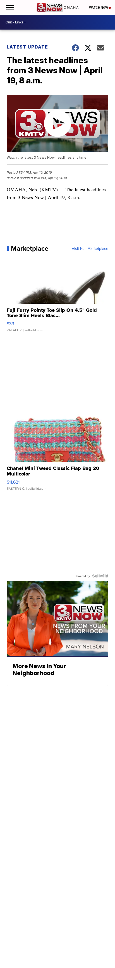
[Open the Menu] (9, 7)
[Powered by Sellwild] (100, 576)
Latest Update (27, 47)
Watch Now (99, 7)
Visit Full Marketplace (90, 248)
